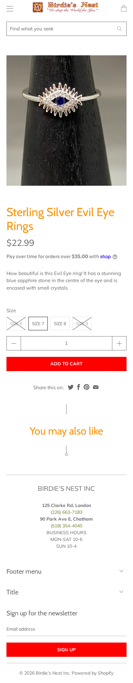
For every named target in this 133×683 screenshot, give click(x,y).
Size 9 (82, 323)
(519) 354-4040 (66, 526)
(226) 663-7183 (66, 512)
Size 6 (16, 323)
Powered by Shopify (92, 673)
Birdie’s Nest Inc (52, 673)
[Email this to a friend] (95, 387)
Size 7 (38, 323)
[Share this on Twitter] (71, 387)
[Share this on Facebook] (78, 387)
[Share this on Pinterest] (86, 387)
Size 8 (60, 323)
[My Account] (8, 8)
